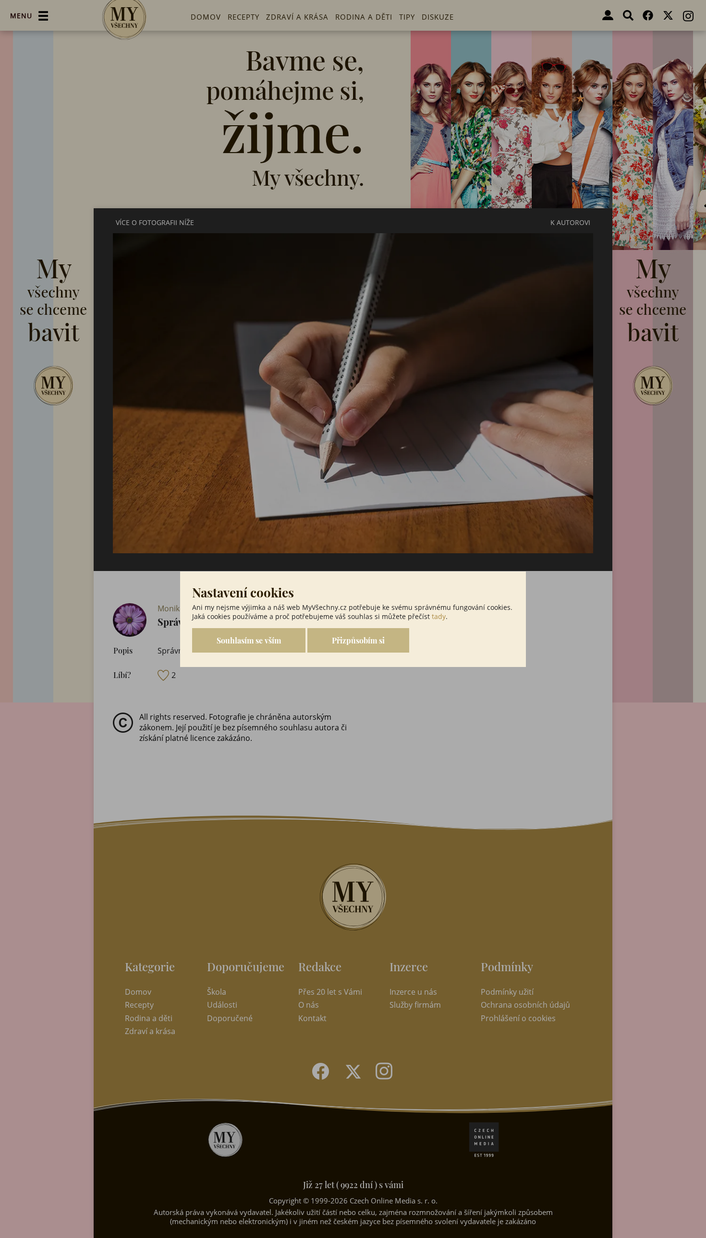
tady (439, 616)
